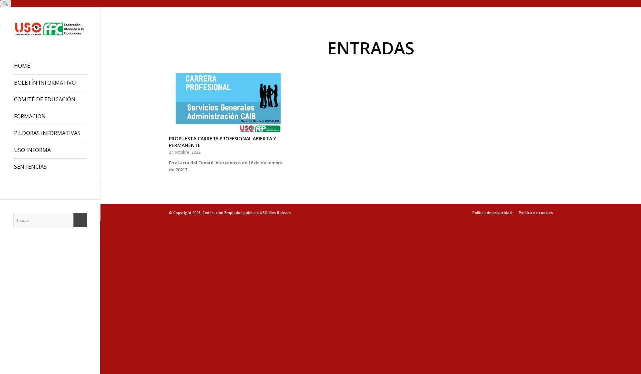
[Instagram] (50, 190)
